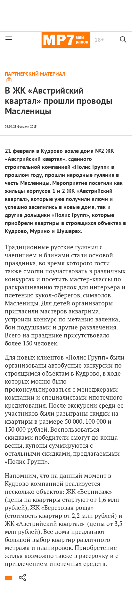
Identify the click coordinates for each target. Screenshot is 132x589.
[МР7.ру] (65, 40)
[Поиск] (123, 40)
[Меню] (8, 40)
